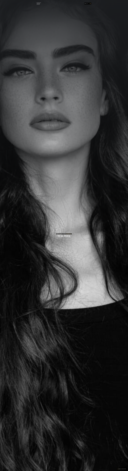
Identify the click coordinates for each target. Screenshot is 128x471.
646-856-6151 (38, 4)
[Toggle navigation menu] (90, 3)
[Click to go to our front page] (64, 3)
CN (86, 3)
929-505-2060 (38, 3)
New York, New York (39, 2)
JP (87, 3)
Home (58, 233)
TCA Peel (64, 233)
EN (85, 3)
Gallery (60, 233)
